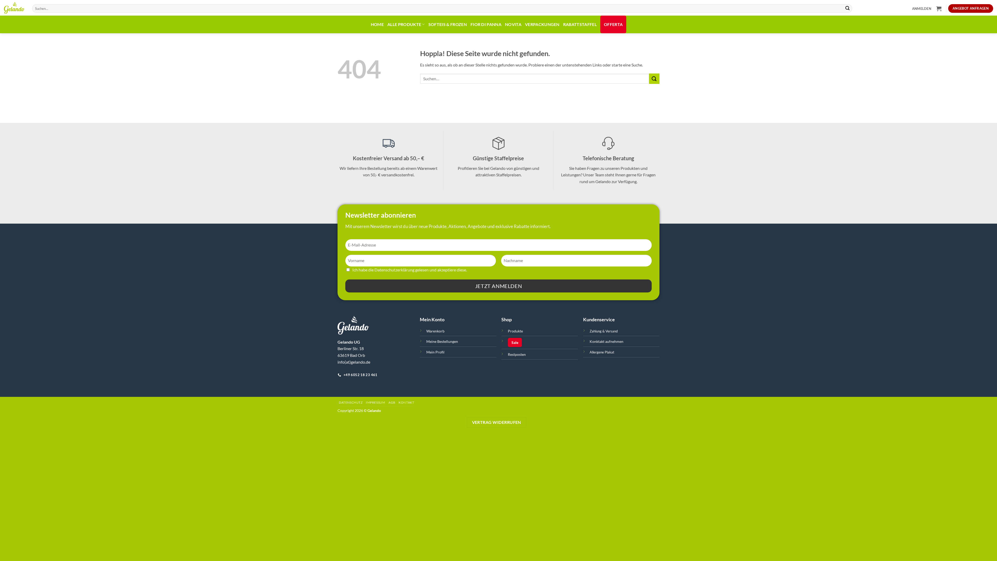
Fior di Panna (485, 24)
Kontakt (406, 402)
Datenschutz (351, 402)
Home (377, 24)
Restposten (517, 354)
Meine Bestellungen (442, 341)
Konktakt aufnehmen (606, 341)
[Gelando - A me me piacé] (14, 8)
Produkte (515, 331)
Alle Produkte (404, 24)
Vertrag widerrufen (496, 422)
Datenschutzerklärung (394, 269)
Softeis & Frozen (447, 24)
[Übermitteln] (847, 8)
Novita (513, 24)
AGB (391, 402)
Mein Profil (435, 352)
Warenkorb (435, 331)
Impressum (375, 402)
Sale (514, 342)
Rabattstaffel (580, 24)
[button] (922, 8)
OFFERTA (613, 24)
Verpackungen (542, 24)
